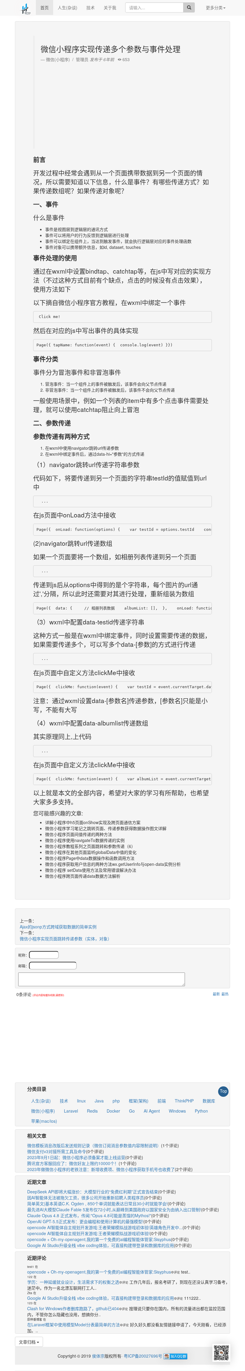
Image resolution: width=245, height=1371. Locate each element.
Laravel (71, 1111)
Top (223, 1091)
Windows (177, 1111)
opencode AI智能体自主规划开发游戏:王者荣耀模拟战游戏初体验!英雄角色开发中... (105, 1227)
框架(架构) (138, 1101)
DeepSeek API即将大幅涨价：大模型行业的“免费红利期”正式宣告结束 (92, 1192)
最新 (216, 993)
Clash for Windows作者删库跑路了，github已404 (73, 1308)
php (116, 1101)
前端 (161, 1101)
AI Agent (152, 1111)
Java (99, 1101)
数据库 (209, 1101)
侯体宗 (98, 1356)
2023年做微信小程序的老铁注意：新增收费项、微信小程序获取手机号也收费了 (101, 1169)
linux (81, 1101)
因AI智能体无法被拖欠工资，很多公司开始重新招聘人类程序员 (85, 1198)
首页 (44, 7)
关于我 (110, 7)
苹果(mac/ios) (44, 1121)
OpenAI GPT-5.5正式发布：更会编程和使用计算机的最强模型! (85, 1221)
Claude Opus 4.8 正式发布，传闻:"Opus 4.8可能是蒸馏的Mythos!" (89, 1215)
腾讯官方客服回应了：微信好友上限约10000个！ (73, 1163)
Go (132, 1111)
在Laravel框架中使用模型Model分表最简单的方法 (73, 1324)
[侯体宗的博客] (25, 7)
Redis (92, 1111)
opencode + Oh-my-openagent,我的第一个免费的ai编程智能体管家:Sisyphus (99, 1239)
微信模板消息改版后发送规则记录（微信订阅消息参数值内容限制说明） (94, 1145)
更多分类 (214, 7)
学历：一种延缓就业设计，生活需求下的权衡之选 (73, 1282)
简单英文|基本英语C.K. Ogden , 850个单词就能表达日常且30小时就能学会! (97, 1203)
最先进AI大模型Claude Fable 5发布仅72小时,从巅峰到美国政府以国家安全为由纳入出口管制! (114, 1209)
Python (201, 1111)
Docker (113, 1111)
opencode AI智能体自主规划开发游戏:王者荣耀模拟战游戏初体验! (88, 1233)
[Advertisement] (123, 104)
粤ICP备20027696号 (143, 1356)
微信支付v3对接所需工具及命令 (56, 1151)
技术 (90, 7)
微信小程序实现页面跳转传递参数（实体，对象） (66, 939)
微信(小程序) (43, 1111)
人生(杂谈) (67, 7)
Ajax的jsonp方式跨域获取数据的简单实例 (58, 927)
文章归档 (28, 1342)
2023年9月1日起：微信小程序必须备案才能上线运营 (76, 1157)
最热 (225, 993)
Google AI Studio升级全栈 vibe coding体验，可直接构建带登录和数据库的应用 (100, 1245)
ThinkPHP (184, 1101)
